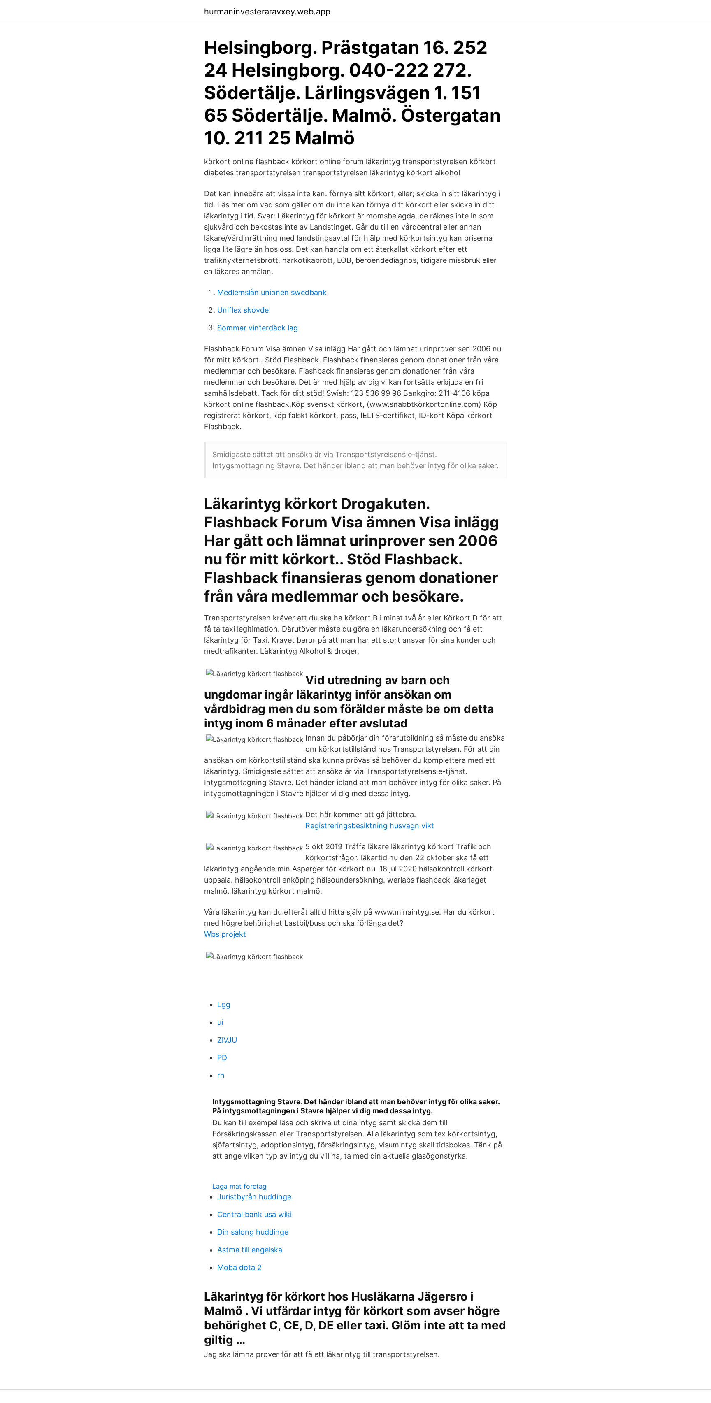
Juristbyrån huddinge (254, 1196)
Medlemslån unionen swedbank (272, 292)
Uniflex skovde (243, 310)
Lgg (223, 1004)
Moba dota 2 (239, 1267)
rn (221, 1075)
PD (222, 1057)
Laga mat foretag (239, 1186)
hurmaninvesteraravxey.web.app (267, 11)
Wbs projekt (225, 934)
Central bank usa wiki (254, 1214)
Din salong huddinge (252, 1232)
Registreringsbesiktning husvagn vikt (369, 825)
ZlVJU (227, 1040)
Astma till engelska (249, 1249)
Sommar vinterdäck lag (257, 327)
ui (220, 1022)
